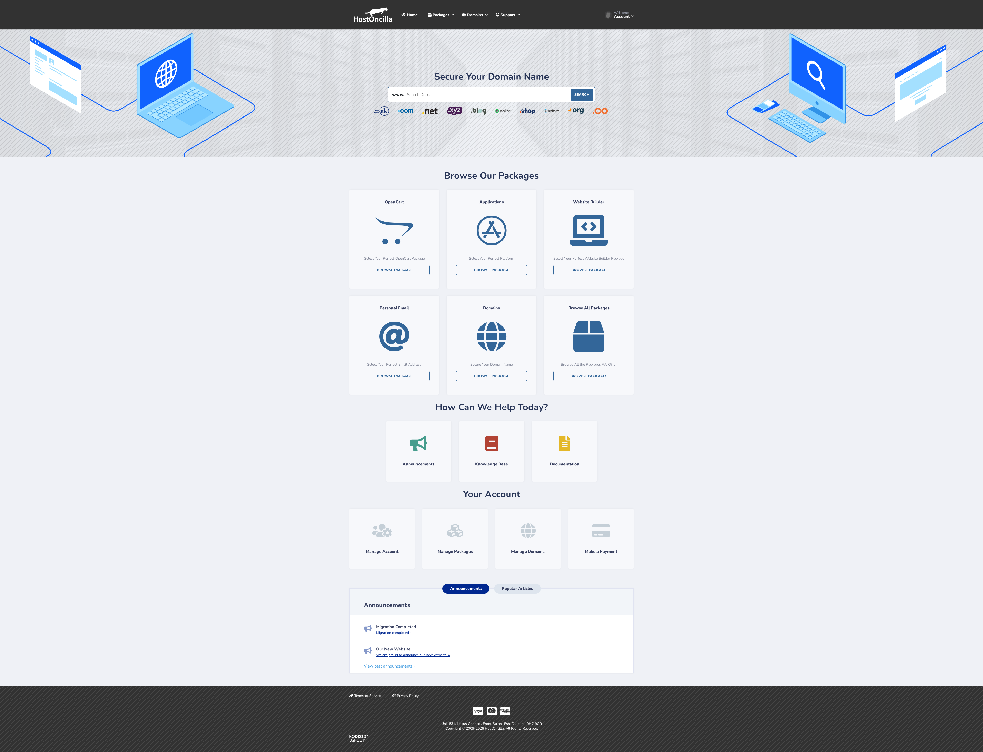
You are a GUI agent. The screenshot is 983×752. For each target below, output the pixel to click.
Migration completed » (393, 632)
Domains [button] (474, 14)
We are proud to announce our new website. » (413, 655)
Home (412, 14)
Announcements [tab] (466, 588)
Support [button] (507, 14)
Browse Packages (588, 376)
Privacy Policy (408, 695)
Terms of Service (367, 695)
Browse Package (394, 270)
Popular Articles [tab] (517, 588)
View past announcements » (389, 666)
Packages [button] (440, 14)
